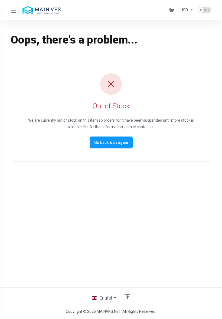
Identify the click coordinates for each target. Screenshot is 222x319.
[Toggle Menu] (13, 10)
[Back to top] (128, 296)
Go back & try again (111, 142)
